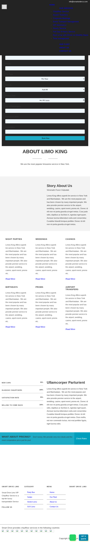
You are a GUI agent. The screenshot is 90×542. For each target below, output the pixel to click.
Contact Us (65, 51)
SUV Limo (31, 507)
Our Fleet (64, 44)
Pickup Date (10, 96)
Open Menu (4, 7)
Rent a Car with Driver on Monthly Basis (70, 35)
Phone (8, 64)
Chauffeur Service (61, 11)
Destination (10, 127)
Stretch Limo (32, 502)
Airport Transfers (60, 15)
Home (52, 5)
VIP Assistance (59, 25)
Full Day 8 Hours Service (64, 32)
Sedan (29, 497)
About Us (64, 48)
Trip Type (9, 74)
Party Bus (31, 492)
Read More (10, 279)
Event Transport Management (66, 22)
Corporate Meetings (61, 18)
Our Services (66, 8)
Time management (61, 38)
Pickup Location (12, 117)
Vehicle (8, 85)
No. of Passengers (13, 106)
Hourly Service (59, 28)
